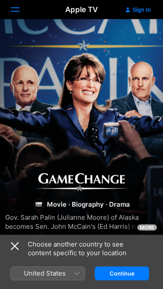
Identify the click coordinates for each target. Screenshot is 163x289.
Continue (122, 273)
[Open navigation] (20, 9)
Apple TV (81, 9)
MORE (147, 227)
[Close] (15, 246)
